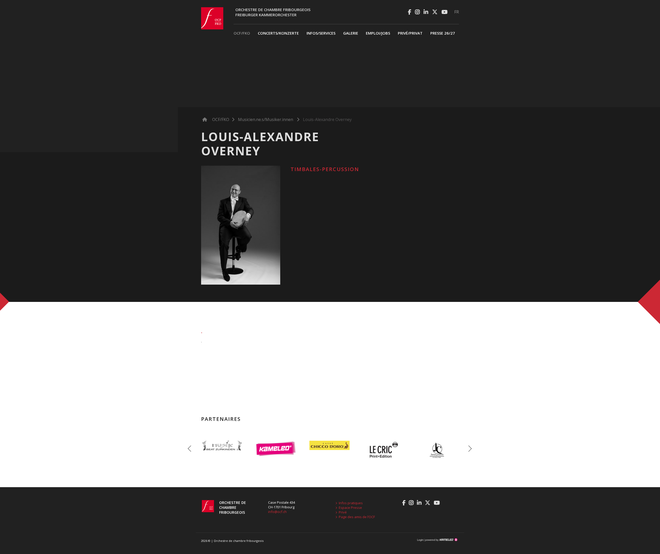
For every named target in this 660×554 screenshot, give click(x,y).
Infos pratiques (351, 503)
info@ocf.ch (277, 511)
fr (456, 12)
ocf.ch (212, 18)
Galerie (350, 33)
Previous (190, 449)
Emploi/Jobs (378, 33)
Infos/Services (321, 33)
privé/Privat (410, 33)
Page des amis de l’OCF (357, 517)
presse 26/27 (442, 33)
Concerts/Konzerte (278, 33)
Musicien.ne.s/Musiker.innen (265, 119)
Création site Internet (441, 540)
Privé (343, 512)
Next (469, 449)
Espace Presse (350, 507)
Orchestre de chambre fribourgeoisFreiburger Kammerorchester (272, 12)
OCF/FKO (242, 33)
